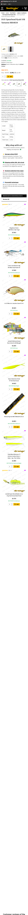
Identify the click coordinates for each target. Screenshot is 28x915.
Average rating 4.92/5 (11, 154)
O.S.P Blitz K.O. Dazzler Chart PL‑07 (14, 303)
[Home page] (12, 8)
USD (9, 4)
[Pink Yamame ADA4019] (9, 84)
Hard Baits (13, 13)
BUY (11, 76)
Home (2, 13)
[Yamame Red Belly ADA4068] (24, 84)
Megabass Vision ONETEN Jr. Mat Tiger (14, 229)
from (10, 1)
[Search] (22, 8)
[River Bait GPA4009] (14, 84)
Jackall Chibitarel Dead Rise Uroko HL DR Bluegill (14, 342)
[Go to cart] (25, 8)
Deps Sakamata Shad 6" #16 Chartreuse (14, 380)
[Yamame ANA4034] (19, 84)
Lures (7, 13)
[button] (25, 35)
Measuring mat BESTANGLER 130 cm (14, 416)
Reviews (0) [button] (6, 199)
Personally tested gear (12, 182)
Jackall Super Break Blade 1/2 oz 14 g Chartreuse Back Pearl (14, 495)
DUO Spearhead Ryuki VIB (9, 15)
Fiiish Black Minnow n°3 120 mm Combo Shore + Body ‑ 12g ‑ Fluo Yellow (14, 456)
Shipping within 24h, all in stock (14, 162)
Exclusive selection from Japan (14, 171)
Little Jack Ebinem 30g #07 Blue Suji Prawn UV (14, 266)
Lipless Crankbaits (22, 13)
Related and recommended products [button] (13, 196)
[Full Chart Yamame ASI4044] (3, 84)
